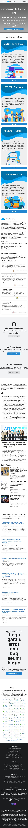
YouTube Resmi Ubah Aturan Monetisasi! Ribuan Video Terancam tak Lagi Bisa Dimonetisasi (18, 483)
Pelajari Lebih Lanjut (13, 336)
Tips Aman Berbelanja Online (14, 768)
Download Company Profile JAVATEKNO (12, 29)
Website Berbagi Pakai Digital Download (14, 755)
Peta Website (14, 824)
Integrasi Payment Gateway (14, 750)
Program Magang (23, 825)
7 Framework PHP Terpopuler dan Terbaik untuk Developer (14, 769)
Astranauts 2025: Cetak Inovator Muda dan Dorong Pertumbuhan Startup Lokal (14, 444)
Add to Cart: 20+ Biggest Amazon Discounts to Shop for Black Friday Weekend (11, 541)
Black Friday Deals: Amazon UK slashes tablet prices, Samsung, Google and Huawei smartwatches (14, 574)
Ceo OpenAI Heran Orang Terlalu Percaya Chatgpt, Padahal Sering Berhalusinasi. (17, 497)
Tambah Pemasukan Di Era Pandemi (14, 766)
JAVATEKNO (12, 1)
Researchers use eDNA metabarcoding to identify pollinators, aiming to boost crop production (13, 611)
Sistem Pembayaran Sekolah (14, 752)
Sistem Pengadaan (14, 751)
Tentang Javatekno (7, 824)
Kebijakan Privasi (15, 825)
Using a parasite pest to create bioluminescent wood (10, 593)
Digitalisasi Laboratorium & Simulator (14, 754)
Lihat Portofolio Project (14, 353)
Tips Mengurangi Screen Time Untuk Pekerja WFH (14, 764)
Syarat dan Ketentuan (7, 825)
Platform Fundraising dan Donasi (14, 748)
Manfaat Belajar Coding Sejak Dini (14, 765)
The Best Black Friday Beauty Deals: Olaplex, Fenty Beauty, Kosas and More (13, 522)
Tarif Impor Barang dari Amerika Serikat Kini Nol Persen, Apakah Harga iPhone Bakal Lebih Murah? (18, 469)
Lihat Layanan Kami (12, 673)
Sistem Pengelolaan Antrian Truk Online (14, 757)
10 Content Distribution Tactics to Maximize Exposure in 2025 (14, 559)
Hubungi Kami (24, 1)
